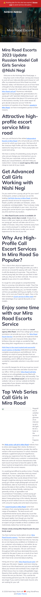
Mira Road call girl (9, 91)
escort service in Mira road (23, 296)
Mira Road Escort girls (27, 562)
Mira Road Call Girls (28, 372)
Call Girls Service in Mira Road (19, 198)
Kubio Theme (22, 594)
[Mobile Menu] (35, 12)
